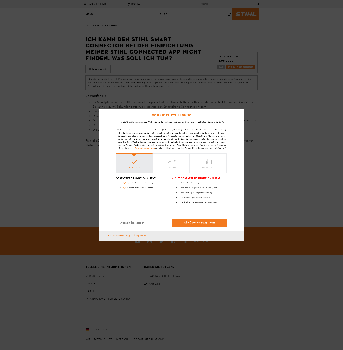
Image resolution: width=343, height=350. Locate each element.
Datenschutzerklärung (145, 148)
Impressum (141, 235)
